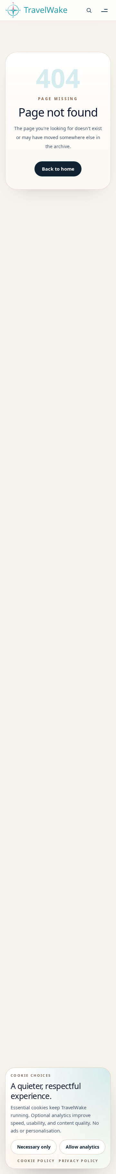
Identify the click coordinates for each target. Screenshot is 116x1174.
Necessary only (34, 1147)
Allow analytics (82, 1147)
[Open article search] (88, 10)
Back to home (58, 169)
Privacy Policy (79, 1160)
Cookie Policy (36, 1160)
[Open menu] (104, 10)
